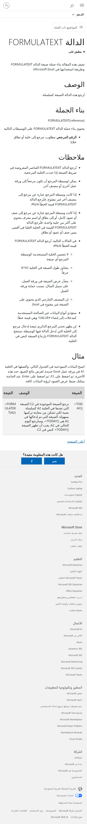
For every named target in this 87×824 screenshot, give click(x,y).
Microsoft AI (76, 629)
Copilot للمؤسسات (73, 494)
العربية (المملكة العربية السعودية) (60, 788)
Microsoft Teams (74, 674)
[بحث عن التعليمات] (72, 5)
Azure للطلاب (75, 610)
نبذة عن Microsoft (73, 764)
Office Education (74, 590)
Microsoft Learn (74, 699)
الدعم (80, 14)
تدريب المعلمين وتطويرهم (69, 597)
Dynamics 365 (75, 648)
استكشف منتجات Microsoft (69, 514)
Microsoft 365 (75, 507)
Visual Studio (75, 738)
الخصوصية (51, 810)
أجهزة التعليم (76, 571)
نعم (54, 461)
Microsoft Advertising (71, 661)
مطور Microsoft (74, 693)
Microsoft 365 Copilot (71, 668)
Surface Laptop (75, 488)
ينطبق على (75, 51)
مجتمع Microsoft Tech (71, 712)
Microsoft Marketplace (71, 719)
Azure (79, 642)
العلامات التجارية (19, 810)
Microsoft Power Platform (69, 725)
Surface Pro (76, 481)
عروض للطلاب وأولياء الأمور (68, 603)
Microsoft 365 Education (70, 584)
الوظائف (78, 757)
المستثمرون (76, 777)
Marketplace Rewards (71, 732)
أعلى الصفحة (76, 441)
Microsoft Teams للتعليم (70, 577)
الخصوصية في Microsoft (70, 770)
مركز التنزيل (76, 539)
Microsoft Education (72, 564)
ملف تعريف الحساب (72, 533)
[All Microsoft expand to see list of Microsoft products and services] (82, 5)
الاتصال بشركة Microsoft (70, 810)
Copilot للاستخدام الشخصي (69, 501)
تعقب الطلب (76, 546)
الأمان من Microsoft (73, 635)
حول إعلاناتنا (76, 817)
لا (32, 461)
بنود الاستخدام (36, 810)
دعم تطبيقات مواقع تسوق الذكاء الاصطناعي (61, 706)
